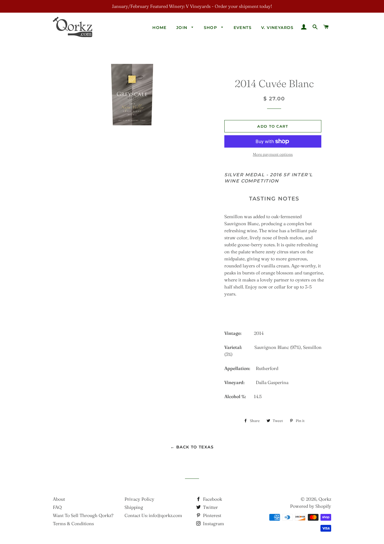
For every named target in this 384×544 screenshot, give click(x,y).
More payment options (273, 154)
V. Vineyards (277, 27)
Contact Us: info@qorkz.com (153, 515)
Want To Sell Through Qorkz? (83, 515)
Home (159, 27)
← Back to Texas (192, 447)
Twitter (210, 507)
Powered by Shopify (310, 506)
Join (182, 27)
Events (243, 27)
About (59, 499)
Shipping (134, 507)
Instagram (213, 523)
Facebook (212, 499)
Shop (211, 27)
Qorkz (325, 499)
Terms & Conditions (73, 523)
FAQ (57, 507)
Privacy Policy (139, 499)
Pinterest (211, 515)
